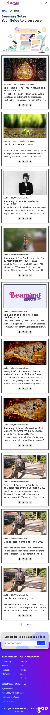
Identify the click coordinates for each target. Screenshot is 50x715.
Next (29, 625)
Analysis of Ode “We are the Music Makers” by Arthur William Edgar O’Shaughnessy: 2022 (23, 372)
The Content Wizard (10, 697)
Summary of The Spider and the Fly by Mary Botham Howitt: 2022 (24, 259)
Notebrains (19, 711)
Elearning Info (7, 701)
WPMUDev (6, 674)
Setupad (23, 661)
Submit (41, 643)
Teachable (5, 670)
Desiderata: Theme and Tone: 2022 (23, 541)
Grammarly (6, 661)
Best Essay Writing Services (13, 693)
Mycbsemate (7, 689)
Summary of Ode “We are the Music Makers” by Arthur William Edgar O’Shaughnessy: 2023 (24, 429)
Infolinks (23, 678)
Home (4, 11)
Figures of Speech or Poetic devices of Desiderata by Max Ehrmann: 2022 (25, 486)
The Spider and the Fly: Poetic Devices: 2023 (21, 315)
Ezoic (22, 666)
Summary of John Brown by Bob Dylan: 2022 (22, 202)
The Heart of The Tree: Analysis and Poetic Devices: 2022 (24, 89)
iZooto (23, 674)
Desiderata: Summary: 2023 (19, 598)
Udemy (4, 666)
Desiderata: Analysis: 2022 (18, 144)
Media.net (24, 670)
